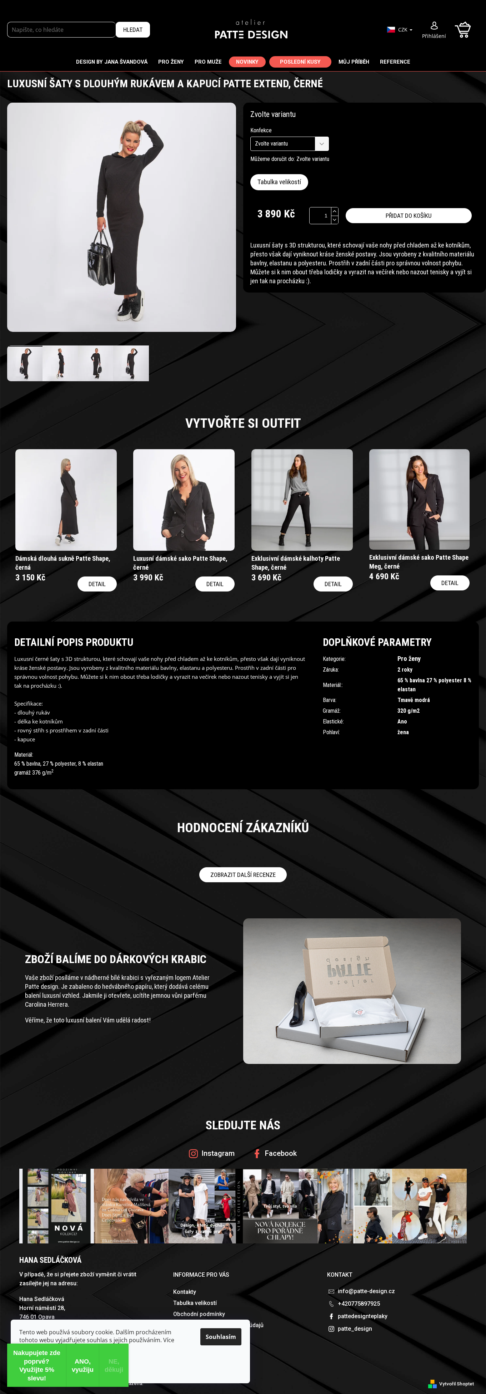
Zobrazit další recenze (243, 874)
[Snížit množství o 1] (334, 220)
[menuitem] (111, 62)
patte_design (355, 1328)
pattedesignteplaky (362, 1316)
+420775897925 (359, 1303)
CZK (403, 29)
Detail (97, 584)
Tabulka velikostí (279, 182)
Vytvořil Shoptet (456, 1383)
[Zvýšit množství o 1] (334, 211)
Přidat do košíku (409, 215)
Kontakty (184, 1292)
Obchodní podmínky (199, 1314)
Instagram (218, 1153)
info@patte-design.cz (366, 1291)
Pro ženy (409, 659)
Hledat (132, 29)
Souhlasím (221, 1337)
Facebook (281, 1153)
